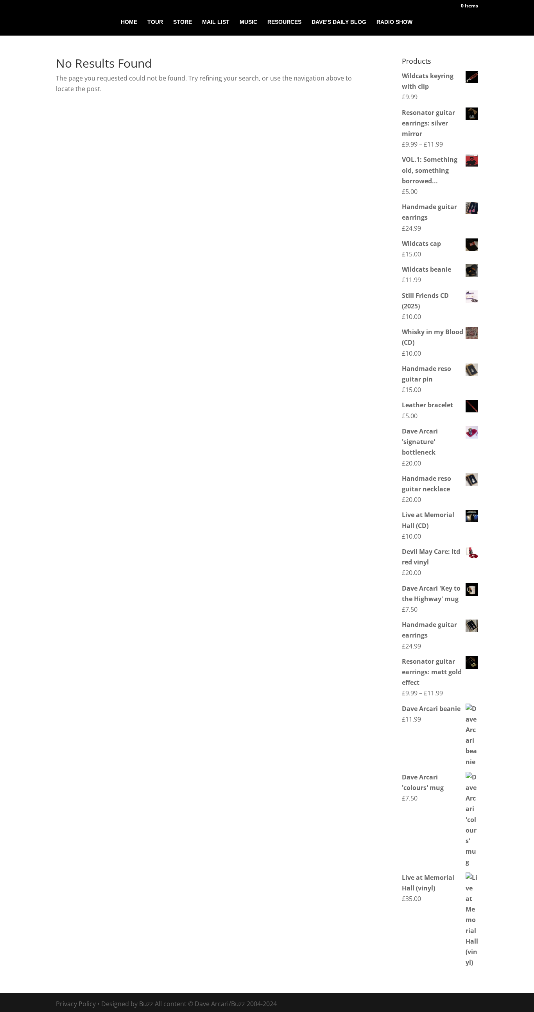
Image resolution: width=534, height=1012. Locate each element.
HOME (129, 22)
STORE (182, 22)
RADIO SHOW (394, 22)
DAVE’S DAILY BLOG (339, 22)
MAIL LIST (215, 22)
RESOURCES (284, 22)
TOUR (155, 22)
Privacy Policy (76, 1003)
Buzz (146, 1003)
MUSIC (248, 22)
